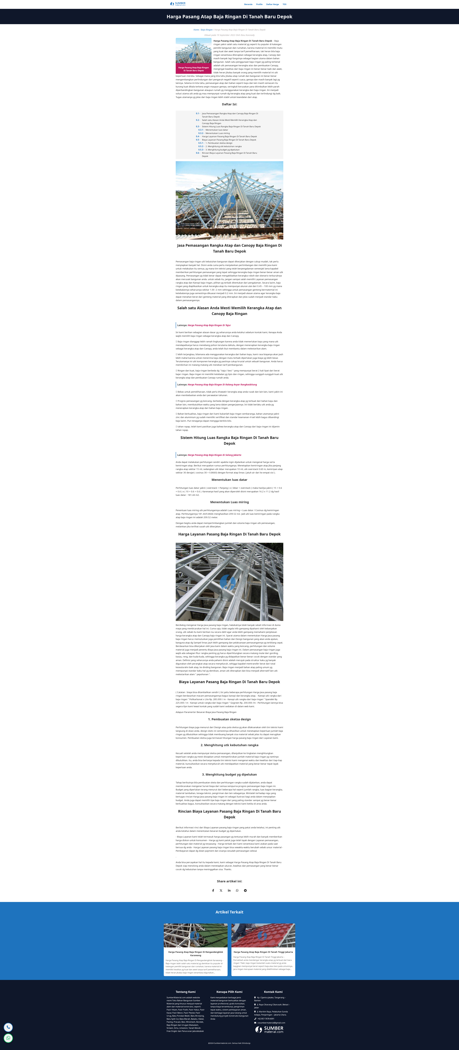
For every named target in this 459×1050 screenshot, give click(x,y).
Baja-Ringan (207, 29)
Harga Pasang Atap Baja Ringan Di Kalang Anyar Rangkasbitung (222, 384)
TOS (284, 4)
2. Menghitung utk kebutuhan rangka (224, 146)
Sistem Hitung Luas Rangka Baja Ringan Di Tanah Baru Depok (231, 126)
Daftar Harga (272, 4)
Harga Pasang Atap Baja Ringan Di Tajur (209, 325)
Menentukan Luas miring (218, 133)
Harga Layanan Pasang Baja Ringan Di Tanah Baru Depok (229, 136)
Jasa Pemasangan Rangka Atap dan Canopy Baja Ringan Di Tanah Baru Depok (230, 115)
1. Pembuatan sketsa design (219, 143)
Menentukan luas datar (217, 129)
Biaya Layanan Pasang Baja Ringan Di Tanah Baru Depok (229, 139)
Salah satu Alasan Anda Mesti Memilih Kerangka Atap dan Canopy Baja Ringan (229, 122)
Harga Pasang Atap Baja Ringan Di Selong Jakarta (214, 455)
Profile (259, 4)
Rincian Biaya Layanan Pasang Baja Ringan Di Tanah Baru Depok (229, 154)
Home (196, 29)
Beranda (248, 4)
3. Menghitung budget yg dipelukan (223, 149)
